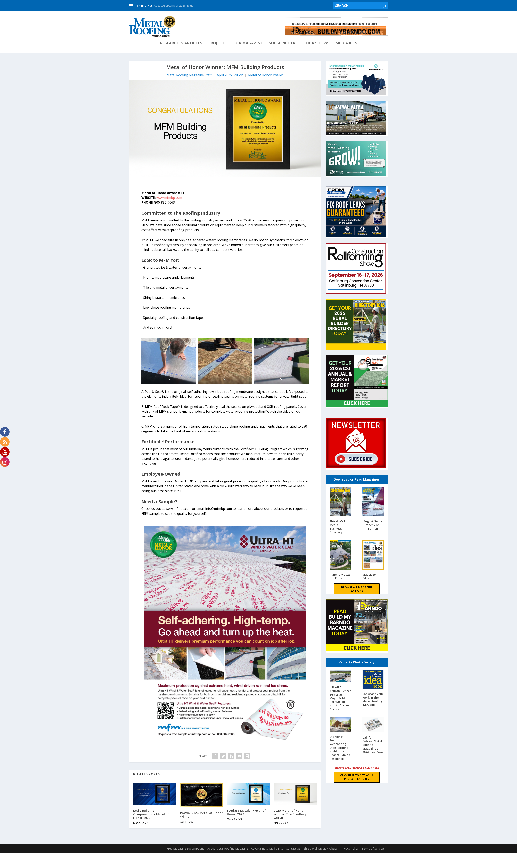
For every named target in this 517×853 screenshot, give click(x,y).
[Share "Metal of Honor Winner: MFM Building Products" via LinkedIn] (231, 756)
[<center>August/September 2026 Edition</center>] (373, 502)
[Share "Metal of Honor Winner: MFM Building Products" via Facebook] (215, 756)
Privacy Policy (349, 848)
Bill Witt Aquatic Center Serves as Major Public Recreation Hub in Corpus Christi (340, 698)
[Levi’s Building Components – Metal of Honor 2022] (154, 794)
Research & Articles (181, 43)
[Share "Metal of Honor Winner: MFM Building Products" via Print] (247, 756)
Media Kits (346, 43)
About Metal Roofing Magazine (227, 848)
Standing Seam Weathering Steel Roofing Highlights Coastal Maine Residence (340, 748)
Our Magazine (248, 43)
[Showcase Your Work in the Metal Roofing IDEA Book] (373, 680)
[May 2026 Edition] (373, 555)
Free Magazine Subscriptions (185, 848)
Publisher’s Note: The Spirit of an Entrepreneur (184, 5)
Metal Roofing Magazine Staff (189, 75)
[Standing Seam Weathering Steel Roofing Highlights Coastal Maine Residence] (340, 724)
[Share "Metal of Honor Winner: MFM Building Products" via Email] (239, 756)
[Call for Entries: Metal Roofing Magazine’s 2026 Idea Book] (373, 725)
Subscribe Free (284, 43)
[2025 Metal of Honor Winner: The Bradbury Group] (295, 794)
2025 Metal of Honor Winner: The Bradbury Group (290, 814)
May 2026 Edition (369, 576)
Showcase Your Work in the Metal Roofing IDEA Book (372, 699)
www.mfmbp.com (169, 197)
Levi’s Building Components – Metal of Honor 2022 (151, 814)
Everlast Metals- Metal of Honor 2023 (246, 812)
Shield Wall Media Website (321, 848)
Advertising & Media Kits (267, 848)
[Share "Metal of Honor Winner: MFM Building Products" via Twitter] (223, 756)
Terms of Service (372, 848)
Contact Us (293, 848)
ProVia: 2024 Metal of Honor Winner (201, 814)
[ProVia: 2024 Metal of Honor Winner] (201, 795)
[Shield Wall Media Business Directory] (340, 502)
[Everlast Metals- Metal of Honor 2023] (248, 794)
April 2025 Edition (230, 75)
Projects (217, 43)
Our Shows (317, 43)
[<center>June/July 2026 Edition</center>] (340, 555)
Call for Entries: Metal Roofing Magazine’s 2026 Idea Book (373, 745)
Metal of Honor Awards (266, 75)
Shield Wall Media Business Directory (337, 526)
